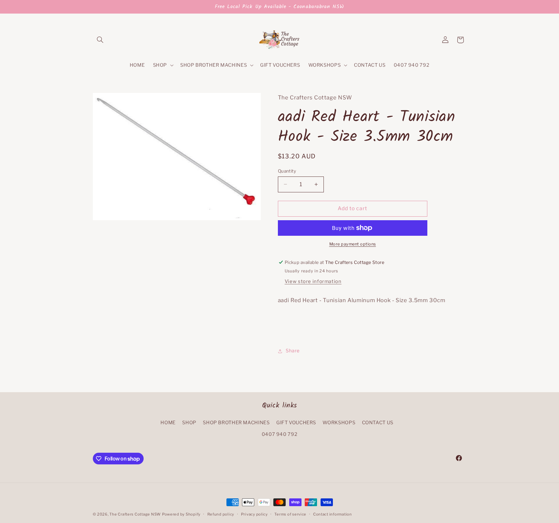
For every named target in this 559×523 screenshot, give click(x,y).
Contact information (332, 514)
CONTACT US (377, 423)
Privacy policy (254, 514)
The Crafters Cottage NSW (135, 514)
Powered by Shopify (181, 514)
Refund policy (221, 514)
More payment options (352, 244)
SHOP (189, 423)
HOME (168, 423)
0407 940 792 (280, 434)
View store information (313, 281)
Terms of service (290, 514)
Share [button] (293, 351)
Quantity (287, 171)
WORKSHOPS (339, 423)
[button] (100, 39)
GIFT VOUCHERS (296, 423)
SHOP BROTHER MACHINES (236, 423)
